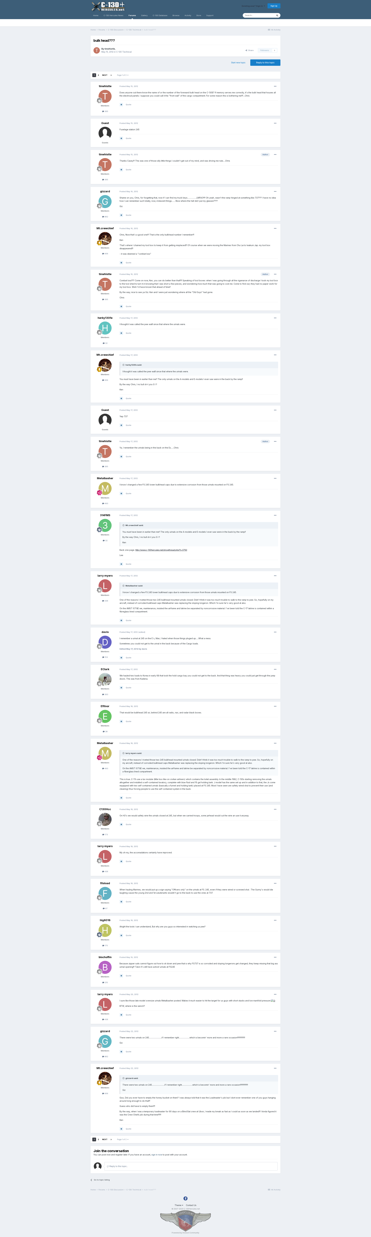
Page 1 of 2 (122, 75)
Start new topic (238, 62)
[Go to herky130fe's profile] (105, 328)
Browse (176, 15)
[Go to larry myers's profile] (105, 585)
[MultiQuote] (121, 104)
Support (209, 15)
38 (106, 731)
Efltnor (105, 706)
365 (106, 111)
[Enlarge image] (273, 1000)
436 (106, 601)
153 (106, 657)
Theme (178, 1205)
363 (106, 694)
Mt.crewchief (105, 228)
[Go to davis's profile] (105, 642)
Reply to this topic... (118, 1166)
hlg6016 (105, 920)
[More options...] (275, 86)
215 (106, 982)
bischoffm (105, 957)
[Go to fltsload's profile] (105, 893)
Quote (128, 104)
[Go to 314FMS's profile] (105, 525)
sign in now (156, 1154)
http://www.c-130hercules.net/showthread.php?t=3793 (161, 550)
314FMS (105, 515)
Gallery (144, 15)
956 (106, 253)
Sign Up (274, 6)
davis (105, 631)
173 (106, 834)
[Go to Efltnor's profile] (105, 716)
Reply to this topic (265, 62)
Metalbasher (105, 478)
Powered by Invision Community (185, 1233)
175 (106, 945)
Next (104, 75)
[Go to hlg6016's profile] (105, 930)
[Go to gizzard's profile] (105, 201)
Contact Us (191, 1205)
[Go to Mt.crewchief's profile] (105, 238)
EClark (105, 669)
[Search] (277, 15)
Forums (132, 15)
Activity (188, 15)
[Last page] (111, 75)
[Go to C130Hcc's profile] (105, 819)
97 (106, 908)
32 (106, 343)
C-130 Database (160, 15)
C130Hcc (105, 809)
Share (250, 50)
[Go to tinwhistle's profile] (96, 50)
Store (198, 15)
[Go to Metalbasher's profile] (105, 488)
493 (106, 503)
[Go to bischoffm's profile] (105, 967)
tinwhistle (109, 49)
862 (106, 216)
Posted (129, 86)
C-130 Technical (124, 52)
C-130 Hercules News (113, 15)
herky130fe (105, 317)
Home (95, 15)
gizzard (105, 191)
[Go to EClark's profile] (105, 679)
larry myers (105, 575)
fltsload (105, 883)
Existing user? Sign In (253, 6)
